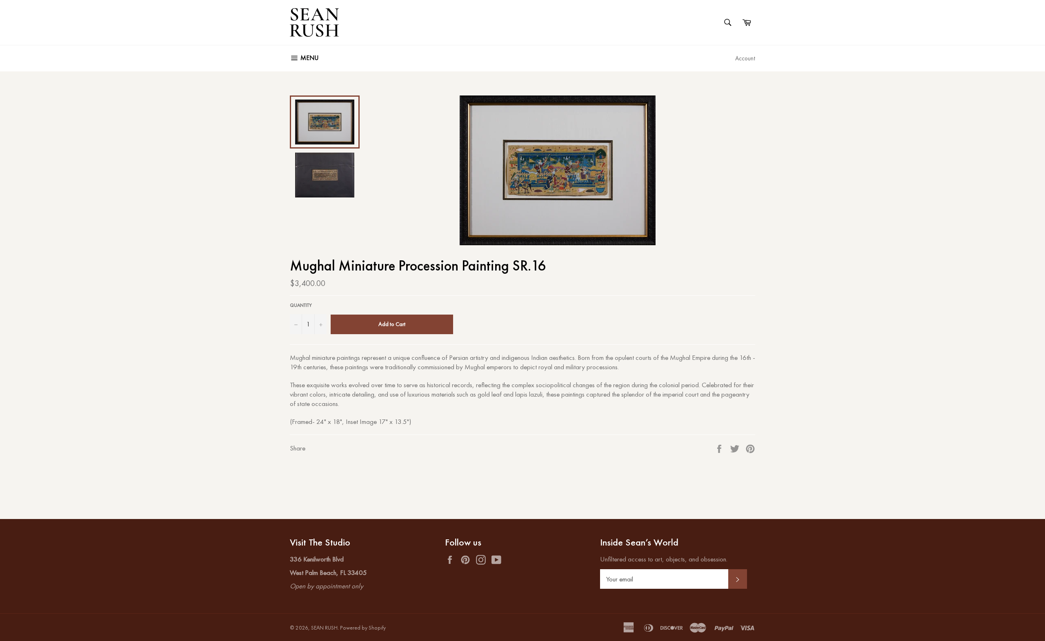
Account (745, 58)
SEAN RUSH (324, 627)
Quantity (301, 305)
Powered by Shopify (363, 627)
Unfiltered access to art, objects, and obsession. (663, 558)
